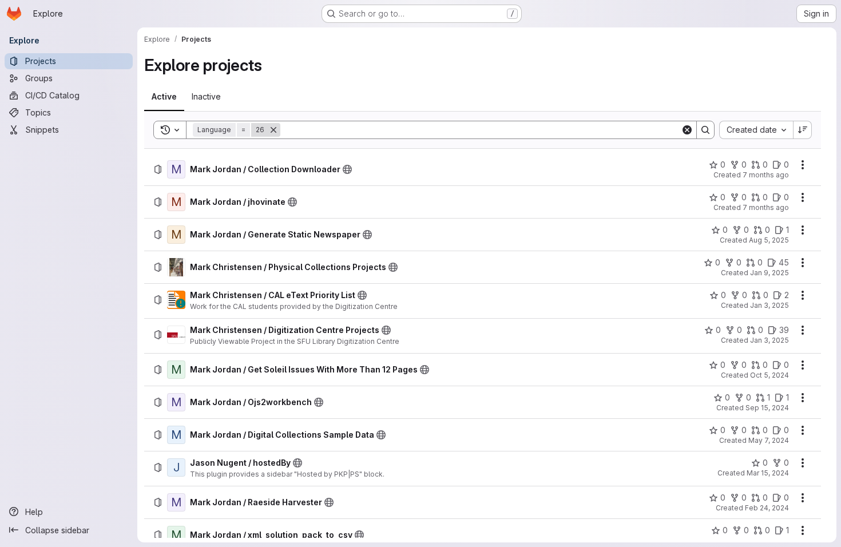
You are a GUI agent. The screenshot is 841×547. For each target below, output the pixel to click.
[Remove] (273, 130)
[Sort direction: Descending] (803, 130)
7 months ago (766, 175)
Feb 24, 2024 (767, 508)
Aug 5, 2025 (769, 240)
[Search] (705, 130)
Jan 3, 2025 (769, 305)
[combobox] (756, 130)
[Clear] (687, 130)
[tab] (164, 96)
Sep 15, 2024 (767, 407)
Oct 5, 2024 (769, 375)
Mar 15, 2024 (768, 473)
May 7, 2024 (768, 440)
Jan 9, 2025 (769, 272)
